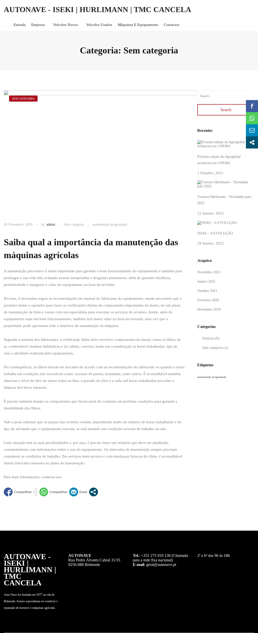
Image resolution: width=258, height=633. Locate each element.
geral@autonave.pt (161, 564)
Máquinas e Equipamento (138, 25)
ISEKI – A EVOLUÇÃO (215, 233)
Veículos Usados (99, 25)
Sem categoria (74, 224)
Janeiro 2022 (206, 281)
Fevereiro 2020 (208, 300)
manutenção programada (109, 224)
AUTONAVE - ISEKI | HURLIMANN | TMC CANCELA (97, 9)
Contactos (171, 25)
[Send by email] (78, 492)
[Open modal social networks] (93, 492)
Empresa (38, 25)
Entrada (20, 25)
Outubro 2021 (207, 291)
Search (225, 110)
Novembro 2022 (208, 272)
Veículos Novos (65, 25)
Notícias (208, 338)
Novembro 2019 (208, 309)
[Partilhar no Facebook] (18, 492)
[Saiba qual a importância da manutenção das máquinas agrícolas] (113, 151)
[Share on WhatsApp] (53, 492)
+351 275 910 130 (156, 555)
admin (50, 224)
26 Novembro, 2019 (18, 224)
